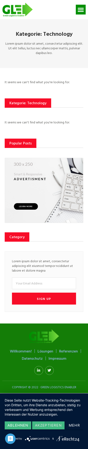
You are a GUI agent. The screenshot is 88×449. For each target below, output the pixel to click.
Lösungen (45, 351)
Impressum (57, 358)
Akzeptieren (48, 425)
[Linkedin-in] (38, 370)
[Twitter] (49, 370)
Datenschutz (32, 358)
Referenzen (68, 351)
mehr (74, 425)
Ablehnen (18, 425)
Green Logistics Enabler (58, 387)
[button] (81, 9)
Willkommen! (21, 351)
